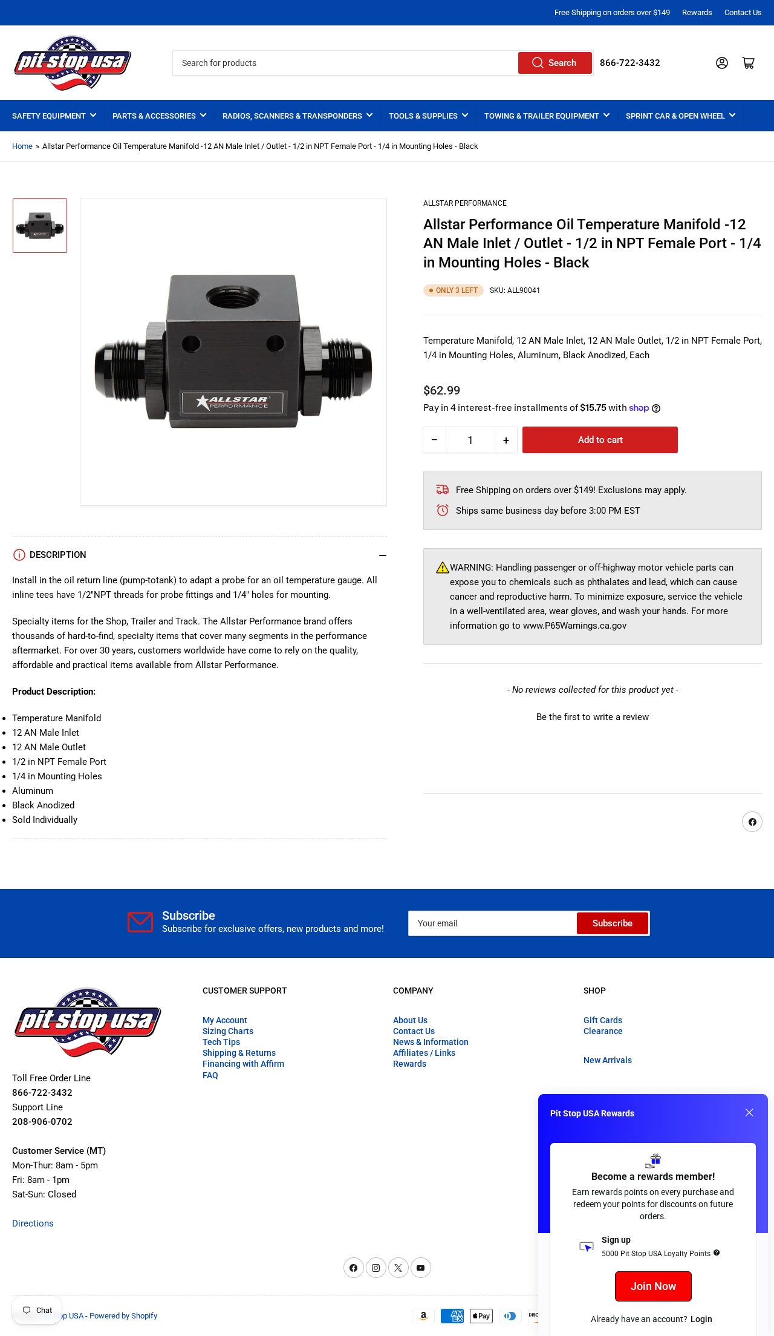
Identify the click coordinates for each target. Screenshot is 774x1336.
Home (22, 146)
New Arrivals (608, 1060)
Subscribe (613, 923)
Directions (33, 1223)
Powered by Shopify (123, 1315)
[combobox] (382, 63)
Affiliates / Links (424, 1053)
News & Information (431, 1042)
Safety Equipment (49, 115)
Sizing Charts (228, 1031)
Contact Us (743, 12)
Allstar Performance (465, 203)
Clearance (603, 1031)
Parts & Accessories (154, 115)
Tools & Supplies (423, 115)
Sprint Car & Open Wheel (675, 115)
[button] (592, 716)
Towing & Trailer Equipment (541, 115)
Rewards (697, 12)
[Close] (749, 1112)
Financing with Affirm (243, 1064)
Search (562, 62)
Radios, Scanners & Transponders (292, 115)
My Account (225, 1020)
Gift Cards (603, 1020)
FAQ (210, 1075)
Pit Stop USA (62, 1315)
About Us (410, 1020)
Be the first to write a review (592, 717)
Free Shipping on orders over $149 (612, 12)
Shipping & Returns (239, 1053)
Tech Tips (221, 1042)
